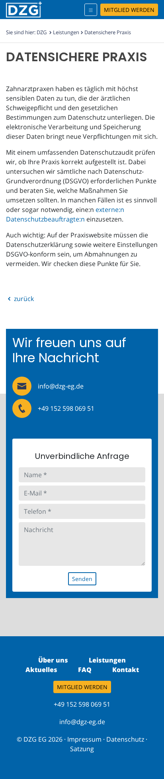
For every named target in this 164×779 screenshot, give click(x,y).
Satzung (82, 748)
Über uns (53, 660)
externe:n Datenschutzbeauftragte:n (65, 214)
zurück (23, 298)
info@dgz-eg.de (82, 721)
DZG (42, 32)
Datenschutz (125, 739)
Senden (82, 579)
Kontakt (125, 669)
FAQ (85, 669)
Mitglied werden (129, 10)
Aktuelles (41, 669)
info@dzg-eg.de (61, 386)
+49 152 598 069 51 (66, 408)
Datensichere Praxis (107, 32)
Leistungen (66, 32)
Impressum (84, 739)
